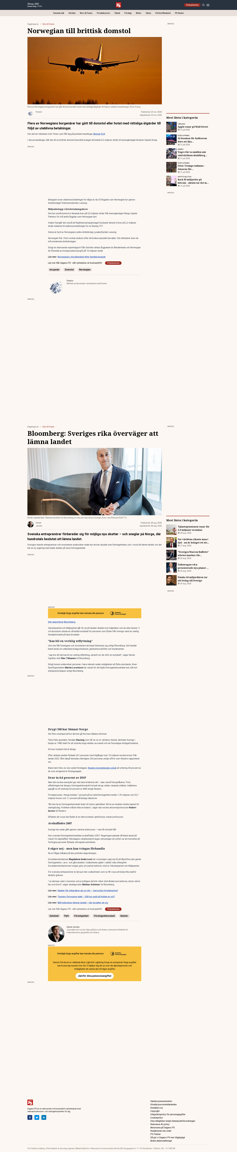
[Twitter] (36, 1117)
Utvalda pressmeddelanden (163, 1104)
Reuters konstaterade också (102, 768)
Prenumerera (192, 5)
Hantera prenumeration (161, 1101)
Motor (138, 13)
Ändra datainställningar (161, 1140)
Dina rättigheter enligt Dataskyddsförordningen (172, 1121)
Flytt (66, 916)
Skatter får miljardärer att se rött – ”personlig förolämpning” (88, 890)
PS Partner (155, 1134)
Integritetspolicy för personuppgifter (167, 1114)
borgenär (54, 269)
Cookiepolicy (156, 1117)
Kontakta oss (156, 1107)
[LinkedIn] (43, 1117)
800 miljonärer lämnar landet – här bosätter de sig (83, 902)
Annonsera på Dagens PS (162, 1127)
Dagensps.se (33, 24)
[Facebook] (29, 1117)
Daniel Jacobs (73, 927)
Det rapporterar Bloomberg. (62, 622)
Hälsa (148, 13)
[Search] (203, 5)
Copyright (155, 1111)
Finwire (70, 281)
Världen (72, 13)
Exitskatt (54, 916)
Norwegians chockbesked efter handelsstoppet (81, 257)
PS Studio (179, 13)
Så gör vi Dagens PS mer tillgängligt (167, 1137)
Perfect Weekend (163, 13)
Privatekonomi (103, 13)
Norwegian (84, 269)
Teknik (117, 13)
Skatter (124, 916)
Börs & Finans (86, 13)
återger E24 (99, 134)
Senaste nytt (58, 13)
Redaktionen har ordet (160, 1131)
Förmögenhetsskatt (104, 916)
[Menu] (208, 5)
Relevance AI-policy (160, 1124)
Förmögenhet (81, 916)
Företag (128, 13)
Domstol (69, 269)
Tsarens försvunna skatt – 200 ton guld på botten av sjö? (86, 896)
